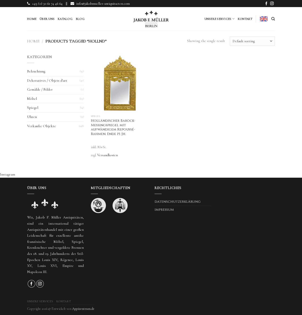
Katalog (65, 19)
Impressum (164, 210)
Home (31, 19)
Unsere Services (218, 19)
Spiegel (32, 107)
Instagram (7, 174)
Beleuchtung (36, 71)
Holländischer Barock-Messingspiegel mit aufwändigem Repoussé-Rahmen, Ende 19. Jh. (113, 127)
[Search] (273, 18)
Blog (80, 19)
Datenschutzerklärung (178, 202)
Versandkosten (107, 155)
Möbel (32, 98)
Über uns (47, 19)
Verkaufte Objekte (41, 126)
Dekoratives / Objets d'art (47, 80)
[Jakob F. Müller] (151, 19)
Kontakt (245, 19)
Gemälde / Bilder (40, 89)
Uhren (32, 116)
